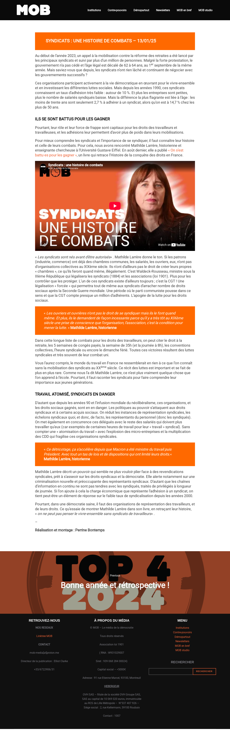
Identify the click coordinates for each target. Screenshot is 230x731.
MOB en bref (184, 10)
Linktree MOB (44, 636)
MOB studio (205, 10)
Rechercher (182, 662)
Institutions (94, 10)
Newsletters (163, 10)
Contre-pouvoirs (117, 10)
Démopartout (141, 10)
